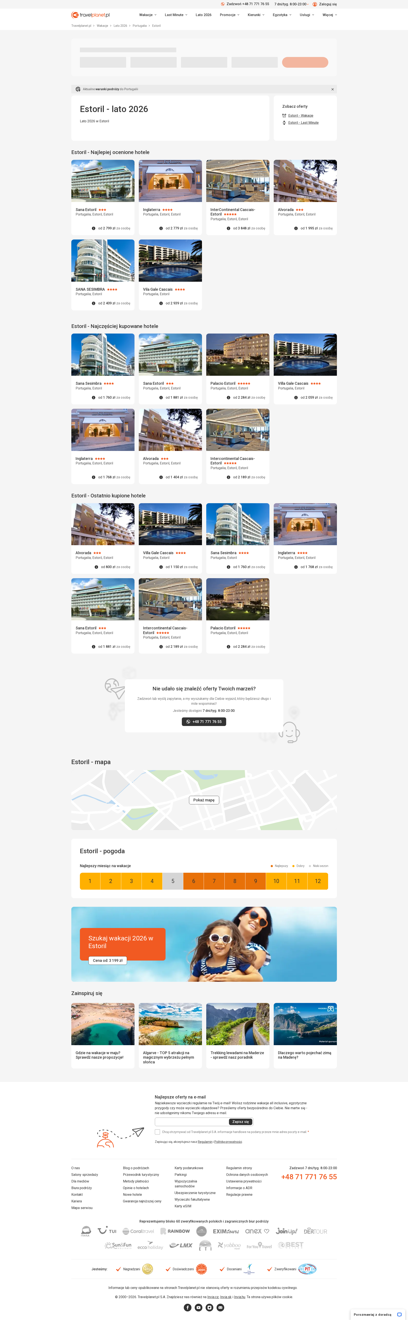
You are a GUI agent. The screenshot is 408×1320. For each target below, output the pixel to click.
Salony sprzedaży (84, 1175)
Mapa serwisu (82, 1208)
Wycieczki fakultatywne (192, 1199)
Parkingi (181, 1175)
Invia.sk (226, 1297)
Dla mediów (80, 1181)
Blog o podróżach (136, 1168)
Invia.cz (213, 1297)
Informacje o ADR (239, 1188)
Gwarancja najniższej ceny (142, 1201)
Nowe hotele (132, 1195)
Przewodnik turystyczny (141, 1175)
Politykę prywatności (228, 1141)
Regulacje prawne (239, 1195)
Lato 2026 (203, 15)
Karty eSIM (183, 1206)
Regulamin (205, 1141)
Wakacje (103, 25)
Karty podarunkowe (189, 1168)
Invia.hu (239, 1297)
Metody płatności (136, 1181)
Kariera (76, 1201)
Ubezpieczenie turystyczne (195, 1193)
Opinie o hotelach (136, 1188)
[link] (176, 15)
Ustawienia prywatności (244, 1181)
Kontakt (77, 1195)
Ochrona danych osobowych (247, 1175)
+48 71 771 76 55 (309, 1176)
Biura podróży (81, 1188)
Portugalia (140, 25)
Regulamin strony (239, 1168)
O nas (75, 1168)
